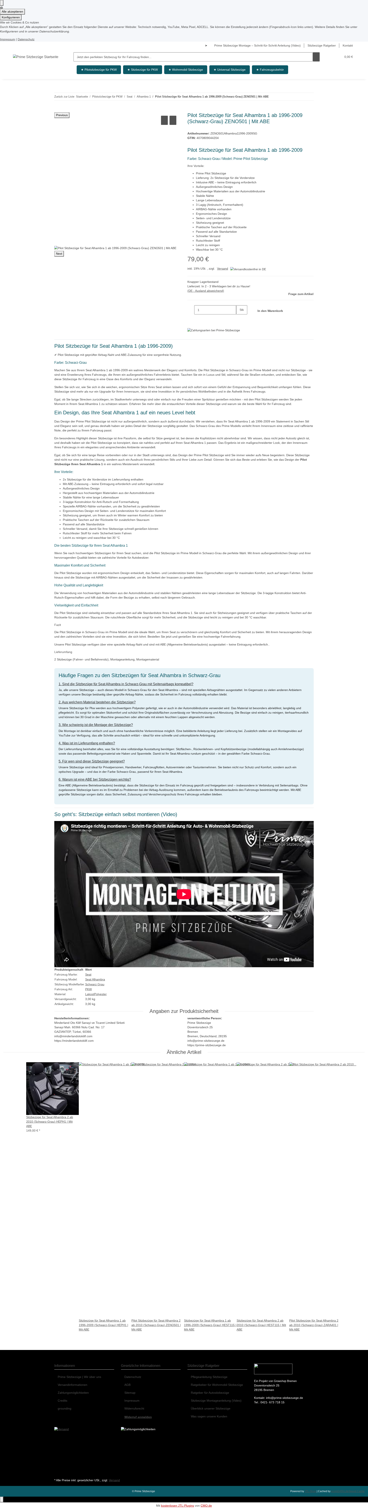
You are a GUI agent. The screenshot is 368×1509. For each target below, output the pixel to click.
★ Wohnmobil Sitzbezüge (185, 69)
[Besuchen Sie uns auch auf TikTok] (57, 1467)
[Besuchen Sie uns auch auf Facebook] (57, 1439)
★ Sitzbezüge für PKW (142, 69)
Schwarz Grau (94, 984)
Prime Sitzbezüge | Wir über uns (79, 1377)
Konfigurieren (11, 17)
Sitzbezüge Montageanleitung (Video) (216, 1400)
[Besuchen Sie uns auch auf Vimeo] (57, 1453)
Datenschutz (26, 39)
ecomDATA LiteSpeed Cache (348, 1491)
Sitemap (129, 1392)
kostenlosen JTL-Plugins (177, 1505)
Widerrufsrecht (134, 1408)
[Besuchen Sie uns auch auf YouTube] (57, 1448)
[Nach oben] (1, 1499)
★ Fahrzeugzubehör (270, 69)
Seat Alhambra (95, 979)
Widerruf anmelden (138, 1417)
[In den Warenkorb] (57, 110)
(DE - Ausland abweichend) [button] (205, 290)
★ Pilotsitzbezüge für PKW (99, 69)
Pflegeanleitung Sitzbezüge (209, 1377)
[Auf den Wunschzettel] (173, 120)
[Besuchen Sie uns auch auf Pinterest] (57, 1458)
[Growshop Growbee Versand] (61, 1429)
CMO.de (206, 1505)
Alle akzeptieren (12, 11)
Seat (88, 974)
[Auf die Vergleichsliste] (164, 120)
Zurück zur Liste (64, 96)
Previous (62, 115)
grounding (64, 1408)
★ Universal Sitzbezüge (230, 69)
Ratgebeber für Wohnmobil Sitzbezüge (217, 1384)
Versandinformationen (72, 1384)
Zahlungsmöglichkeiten (73, 1392)
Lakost (89, 994)
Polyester (100, 994)
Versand (222, 268)
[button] (329, 57)
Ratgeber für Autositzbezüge (210, 1392)
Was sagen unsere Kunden (209, 1416)
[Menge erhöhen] (239, 319)
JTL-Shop (311, 1491)
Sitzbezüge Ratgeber (322, 45)
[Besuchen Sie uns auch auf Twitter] (57, 1443)
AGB (127, 1384)
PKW (88, 989)
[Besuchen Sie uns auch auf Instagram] (57, 1462)
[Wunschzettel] (336, 57)
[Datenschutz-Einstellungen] (1, 3)
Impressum (7, 39)
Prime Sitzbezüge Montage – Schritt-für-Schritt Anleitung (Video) (257, 45)
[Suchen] (316, 56)
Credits (62, 1400)
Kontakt (348, 45)
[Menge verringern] (190, 309)
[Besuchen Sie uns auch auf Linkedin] (57, 1472)
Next (59, 253)
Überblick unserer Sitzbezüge (210, 1408)
